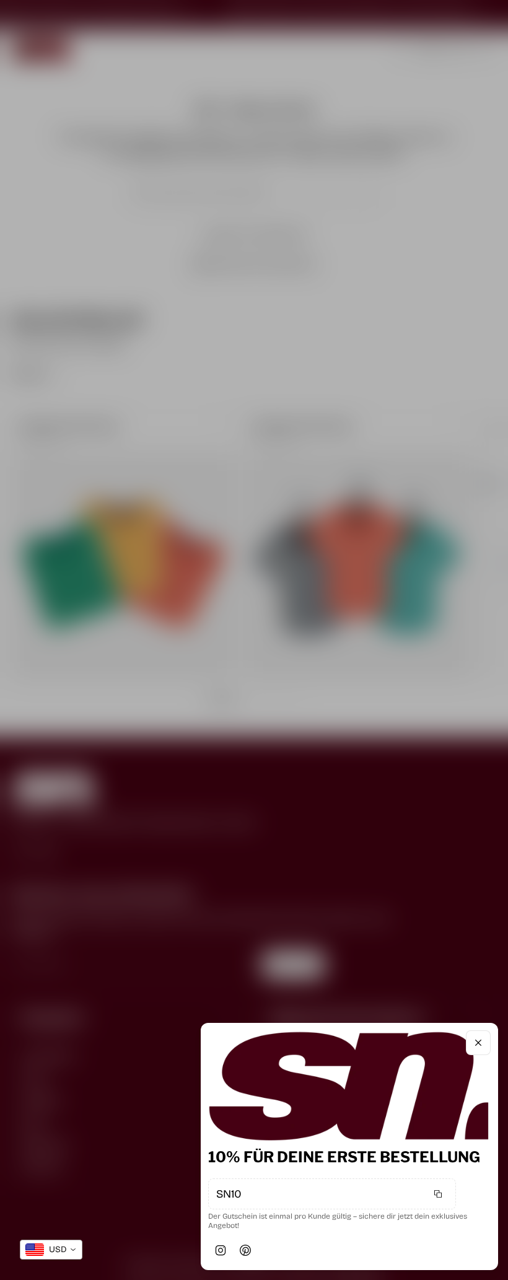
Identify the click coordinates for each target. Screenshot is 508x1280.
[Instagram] (220, 1250)
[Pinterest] (245, 1250)
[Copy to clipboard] (438, 1194)
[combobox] (51, 1250)
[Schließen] (478, 1042)
